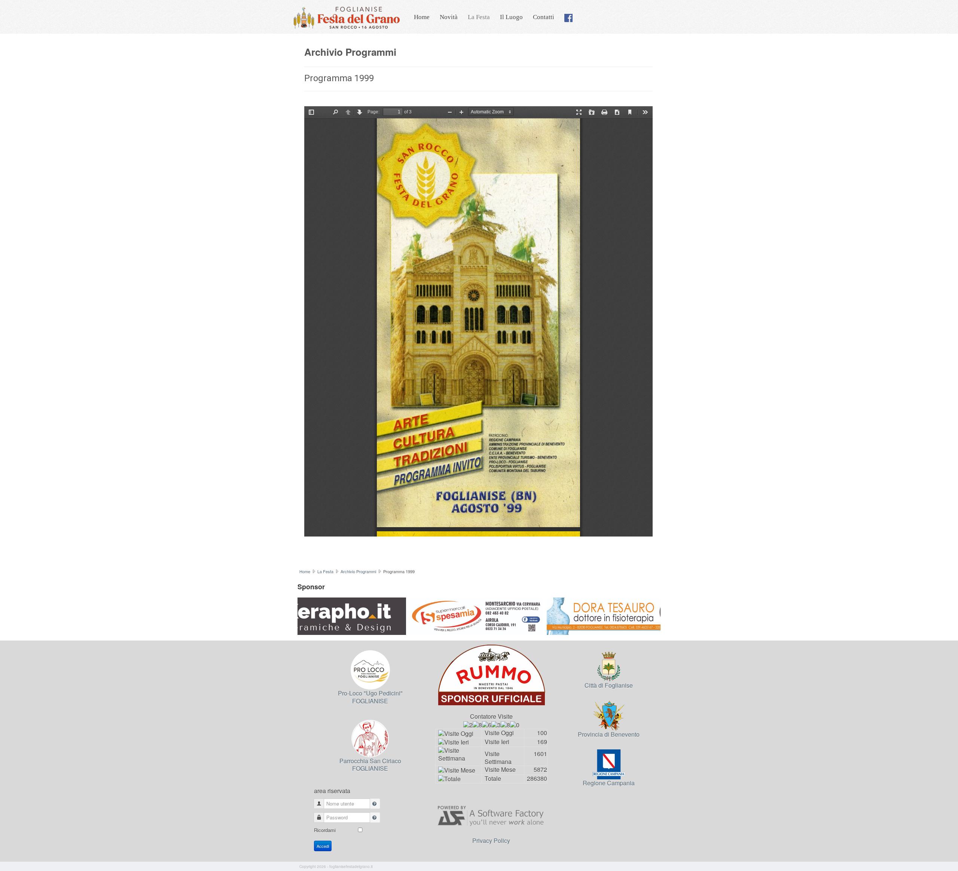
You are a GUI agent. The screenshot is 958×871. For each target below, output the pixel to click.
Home (422, 17)
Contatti (543, 17)
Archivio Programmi (358, 571)
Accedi (323, 846)
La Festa (479, 17)
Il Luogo (511, 17)
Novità (449, 17)
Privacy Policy (491, 840)
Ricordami (325, 830)
